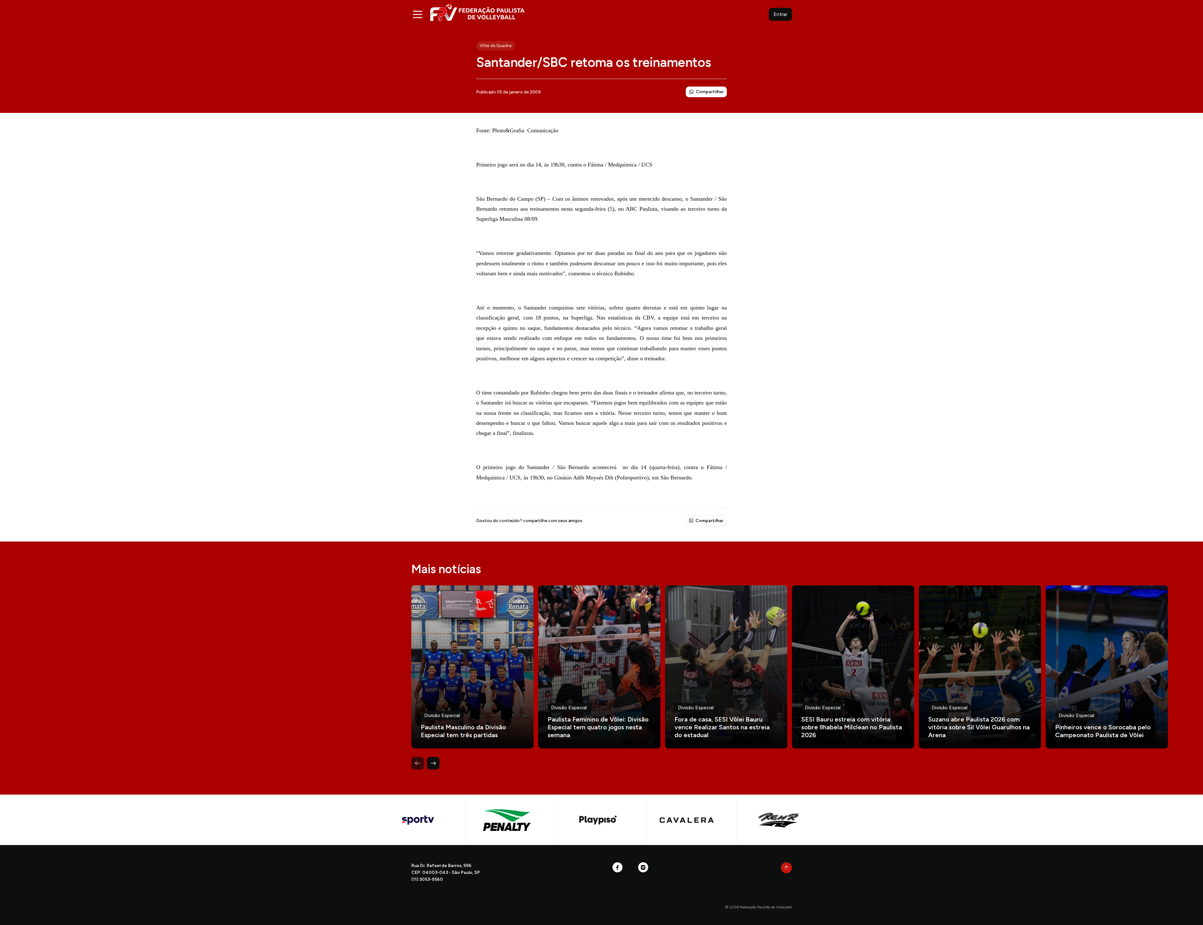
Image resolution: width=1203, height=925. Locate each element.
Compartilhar (710, 91)
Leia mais (472, 666)
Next (433, 763)
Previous (417, 763)
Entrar (780, 14)
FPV (477, 12)
